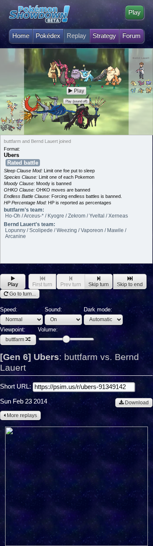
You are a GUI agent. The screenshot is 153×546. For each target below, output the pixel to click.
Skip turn (98, 285)
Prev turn (70, 285)
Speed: (8, 309)
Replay (76, 35)
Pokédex (48, 35)
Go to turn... (22, 294)
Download (136, 403)
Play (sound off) (76, 101)
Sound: (53, 309)
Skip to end (130, 285)
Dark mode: (98, 309)
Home (20, 35)
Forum (131, 35)
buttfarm (15, 340)
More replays (21, 415)
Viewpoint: (13, 334)
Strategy (104, 35)
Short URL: (16, 386)
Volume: (48, 329)
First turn (42, 285)
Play (134, 12)
